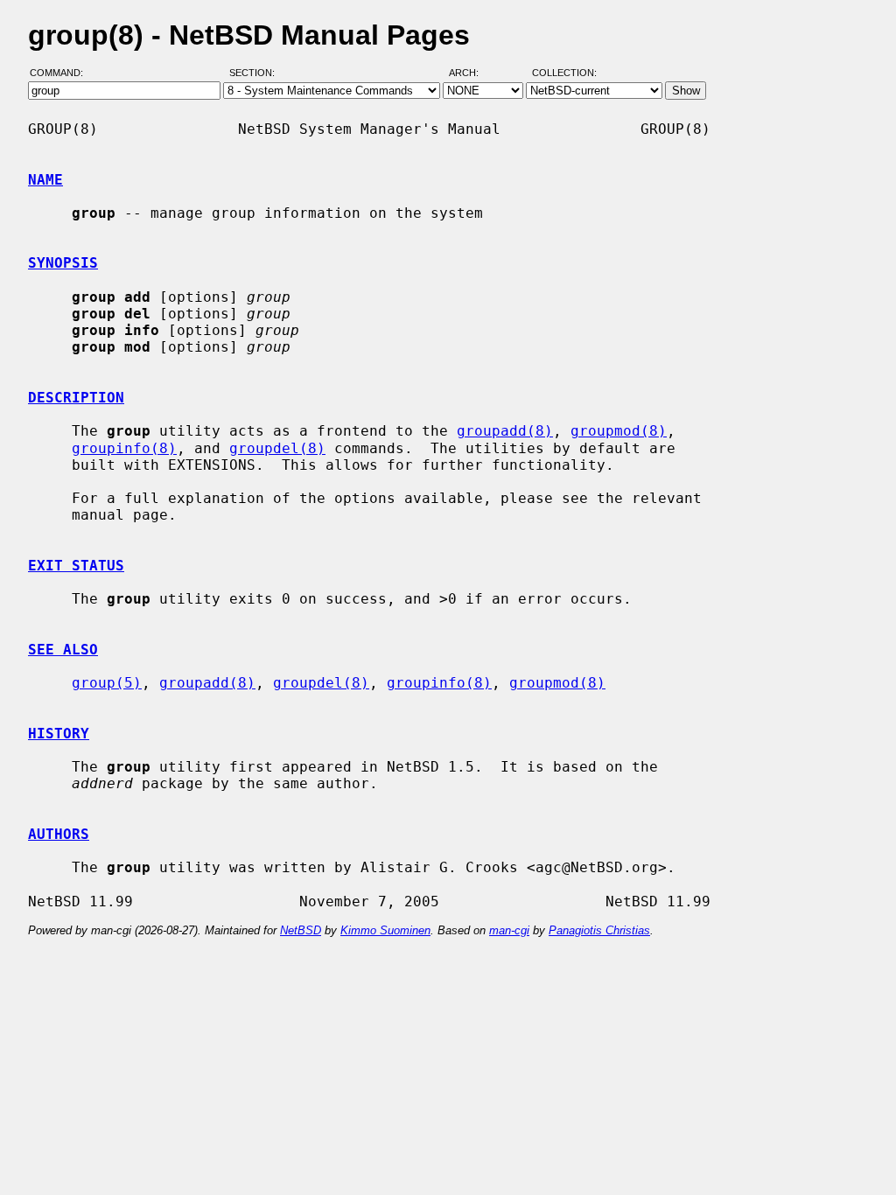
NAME (45, 179)
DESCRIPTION (76, 397)
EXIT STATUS (76, 565)
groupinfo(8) (124, 448)
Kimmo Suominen (385, 930)
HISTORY (58, 733)
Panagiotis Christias (599, 930)
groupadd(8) (505, 431)
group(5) (107, 682)
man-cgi (509, 930)
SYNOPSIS (63, 263)
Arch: (471, 72)
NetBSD (300, 930)
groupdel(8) (277, 448)
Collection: (564, 72)
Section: (256, 72)
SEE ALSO (63, 649)
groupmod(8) (618, 431)
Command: (62, 72)
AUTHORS (58, 834)
